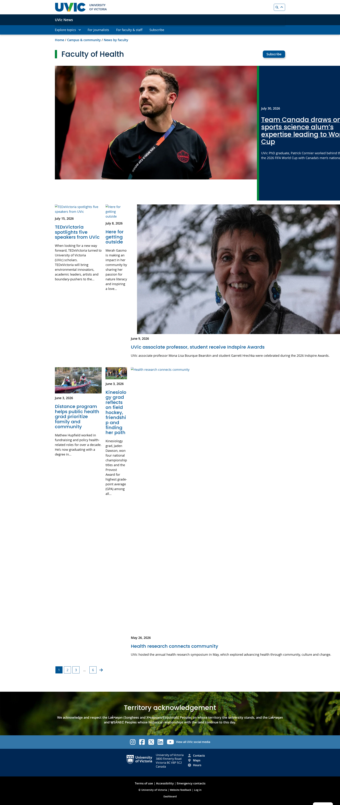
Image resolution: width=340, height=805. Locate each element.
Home (59, 40)
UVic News (64, 19)
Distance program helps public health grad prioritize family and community (77, 416)
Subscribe (274, 54)
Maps (196, 760)
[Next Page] (101, 670)
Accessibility (165, 783)
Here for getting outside (115, 236)
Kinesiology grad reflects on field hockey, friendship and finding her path (116, 412)
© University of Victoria (153, 790)
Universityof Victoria (98, 7)
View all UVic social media (193, 742)
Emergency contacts (191, 783)
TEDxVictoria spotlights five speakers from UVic (77, 232)
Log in (198, 790)
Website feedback (180, 790)
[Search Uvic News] (279, 7)
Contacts (199, 755)
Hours (197, 765)
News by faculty (116, 40)
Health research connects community (174, 646)
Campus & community (84, 40)
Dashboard (170, 796)
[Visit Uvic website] (70, 7)
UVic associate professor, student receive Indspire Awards (198, 347)
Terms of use (144, 783)
